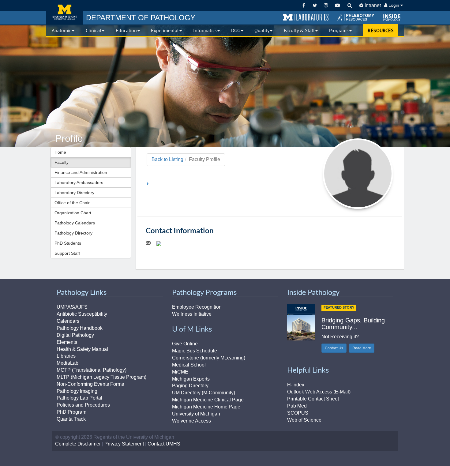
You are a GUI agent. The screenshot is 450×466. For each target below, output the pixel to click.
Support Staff (67, 253)
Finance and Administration (80, 172)
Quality (261, 30)
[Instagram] (326, 5)
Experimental (165, 30)
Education (126, 30)
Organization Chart (72, 212)
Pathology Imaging (77, 391)
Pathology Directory (73, 233)
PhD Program (71, 412)
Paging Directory (190, 385)
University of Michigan (196, 413)
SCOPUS (297, 412)
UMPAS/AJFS (72, 307)
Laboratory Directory (74, 192)
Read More (361, 348)
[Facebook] (304, 5)
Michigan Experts (191, 378)
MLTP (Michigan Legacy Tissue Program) (101, 377)
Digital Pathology (75, 335)
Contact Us (334, 348)
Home (60, 152)
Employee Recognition (197, 307)
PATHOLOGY (140, 17)
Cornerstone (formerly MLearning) (208, 357)
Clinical (93, 30)
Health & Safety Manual (82, 349)
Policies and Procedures (83, 405)
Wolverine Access (191, 420)
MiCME (180, 371)
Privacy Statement (124, 443)
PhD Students (67, 243)
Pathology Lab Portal (79, 397)
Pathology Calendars (74, 222)
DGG (235, 30)
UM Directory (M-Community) (203, 392)
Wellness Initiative (192, 314)
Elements (67, 342)
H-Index (295, 384)
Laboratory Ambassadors (78, 182)
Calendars (68, 321)
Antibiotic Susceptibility (82, 314)
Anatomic (61, 30)
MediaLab (67, 363)
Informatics (205, 30)
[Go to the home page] (64, 12)
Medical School (189, 364)
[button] (305, 17)
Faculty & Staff (299, 30)
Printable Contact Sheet (313, 398)
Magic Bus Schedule (194, 350)
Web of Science (304, 420)
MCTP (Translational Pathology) (91, 370)
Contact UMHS (164, 443)
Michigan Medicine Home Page (206, 406)
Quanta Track (71, 419)
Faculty (61, 162)
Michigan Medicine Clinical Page (208, 399)
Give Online (185, 343)
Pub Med (297, 405)
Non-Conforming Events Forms (90, 384)
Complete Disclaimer (78, 443)
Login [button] (393, 5)
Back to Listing (167, 159)
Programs (339, 30)
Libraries (66, 356)
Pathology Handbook (80, 328)
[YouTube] (337, 5)
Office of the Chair (72, 202)
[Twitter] (315, 5)
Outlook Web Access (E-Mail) (319, 391)
